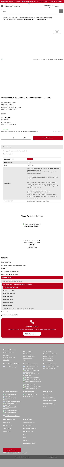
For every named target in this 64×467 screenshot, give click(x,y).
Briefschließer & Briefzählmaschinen (48, 359)
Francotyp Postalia (28, 425)
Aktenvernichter (7, 277)
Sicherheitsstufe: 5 (8, 299)
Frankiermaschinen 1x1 (29, 428)
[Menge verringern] (3, 138)
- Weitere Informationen (18, 131)
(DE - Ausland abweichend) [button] (31, 131)
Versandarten (7, 431)
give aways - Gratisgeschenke (9, 315)
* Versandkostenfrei (28, 422)
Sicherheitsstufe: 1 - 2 (9, 293)
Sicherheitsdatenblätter (50, 354)
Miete (24, 437)
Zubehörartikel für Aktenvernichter (12, 281)
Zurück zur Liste (6, 17)
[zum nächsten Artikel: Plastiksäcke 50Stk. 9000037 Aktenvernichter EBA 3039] (61, 22)
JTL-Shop (54, 457)
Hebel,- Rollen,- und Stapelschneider (28, 357)
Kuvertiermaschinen (9, 357)
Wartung (25, 440)
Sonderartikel (5, 312)
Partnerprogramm (28, 431)
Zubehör (30, 159)
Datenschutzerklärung (49, 400)
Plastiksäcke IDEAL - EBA (14, 108)
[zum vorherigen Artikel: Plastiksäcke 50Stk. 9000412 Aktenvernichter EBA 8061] (57, 22)
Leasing (25, 434)
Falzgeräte (6, 355)
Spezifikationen (47, 351)
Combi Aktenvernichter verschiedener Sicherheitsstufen (18, 309)
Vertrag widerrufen (11, 450)
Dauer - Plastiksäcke (8, 290)
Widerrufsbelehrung (49, 398)
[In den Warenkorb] (2, 28)
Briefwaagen (26, 354)
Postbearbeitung (6, 262)
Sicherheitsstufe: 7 (8, 305)
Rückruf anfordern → (31, 334)
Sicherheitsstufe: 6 (8, 302)
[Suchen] (61, 11)
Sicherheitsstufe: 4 (8, 296)
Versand (15, 124)
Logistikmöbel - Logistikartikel (9, 274)
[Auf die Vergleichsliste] (55, 32)
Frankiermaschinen (8, 353)
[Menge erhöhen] (29, 138)
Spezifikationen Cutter (29, 443)
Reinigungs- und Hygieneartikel (10, 271)
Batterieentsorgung (48, 403)
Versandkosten (7, 425)
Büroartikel (4, 268)
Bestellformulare (48, 356)
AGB (44, 406)
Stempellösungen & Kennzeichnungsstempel (13, 265)
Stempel (25, 360)
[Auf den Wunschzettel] (59, 32)
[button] (46, 6)
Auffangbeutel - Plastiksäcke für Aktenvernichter (18, 284)
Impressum (46, 395)
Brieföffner (6, 360)
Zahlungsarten (7, 428)
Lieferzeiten (6, 422)
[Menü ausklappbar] (2, 5)
